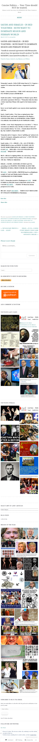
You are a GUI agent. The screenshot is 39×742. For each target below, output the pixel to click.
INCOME (3, 151)
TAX (6, 149)
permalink (32, 222)
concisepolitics (12, 37)
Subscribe (4, 713)
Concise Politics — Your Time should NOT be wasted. (19, 6)
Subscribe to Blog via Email (11, 699)
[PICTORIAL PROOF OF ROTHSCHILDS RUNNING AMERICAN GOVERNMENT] (29, 484)
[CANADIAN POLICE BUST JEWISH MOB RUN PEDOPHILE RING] (10, 377)
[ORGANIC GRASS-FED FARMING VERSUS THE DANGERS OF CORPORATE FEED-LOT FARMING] (10, 471)
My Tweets (3, 727)
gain (29, 180)
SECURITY (10, 185)
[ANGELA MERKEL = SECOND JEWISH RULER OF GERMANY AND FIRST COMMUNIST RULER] (29, 369)
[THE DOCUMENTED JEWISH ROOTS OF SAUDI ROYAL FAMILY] (10, 413)
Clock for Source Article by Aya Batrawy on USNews (15, 59)
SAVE (4, 172)
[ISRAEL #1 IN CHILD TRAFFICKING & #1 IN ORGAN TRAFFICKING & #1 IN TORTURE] (29, 325)
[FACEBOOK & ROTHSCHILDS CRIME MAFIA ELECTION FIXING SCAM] (29, 418)
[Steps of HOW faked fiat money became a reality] (29, 466)
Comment (32, 255)
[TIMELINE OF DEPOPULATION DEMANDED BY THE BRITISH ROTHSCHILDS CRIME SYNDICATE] (29, 388)
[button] (12, 533)
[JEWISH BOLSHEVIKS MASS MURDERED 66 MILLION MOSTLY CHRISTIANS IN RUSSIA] (29, 318)
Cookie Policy (33, 735)
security (15, 191)
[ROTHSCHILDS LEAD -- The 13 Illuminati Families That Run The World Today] (10, 340)
